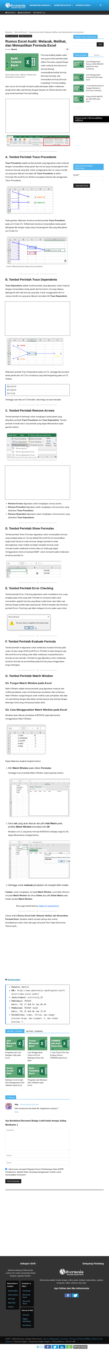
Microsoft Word (26, 1302)
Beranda (8, 32)
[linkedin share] (62, 1348)
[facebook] (68, 1296)
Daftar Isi (11, 13)
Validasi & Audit (25, 36)
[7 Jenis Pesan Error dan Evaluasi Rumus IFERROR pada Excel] (60, 1043)
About (45, 1339)
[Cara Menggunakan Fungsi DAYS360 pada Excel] (78, 77)
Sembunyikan (14, 979)
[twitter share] (55, 1348)
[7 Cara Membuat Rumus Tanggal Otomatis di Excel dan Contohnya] (78, 88)
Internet (26, 1315)
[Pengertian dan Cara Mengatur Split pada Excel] (15, 1043)
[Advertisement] (54, 23)
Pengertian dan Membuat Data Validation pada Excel (37, 1082)
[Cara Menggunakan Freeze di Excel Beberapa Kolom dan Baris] (37, 1043)
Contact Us (40, 13)
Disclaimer (65, 1339)
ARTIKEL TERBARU (34, 1031)
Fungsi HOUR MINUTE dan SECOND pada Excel (94, 99)
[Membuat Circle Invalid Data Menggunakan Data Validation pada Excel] (15, 1071)
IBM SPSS (11, 1303)
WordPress (27, 1325)
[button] (100, 5)
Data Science (13, 1295)
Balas (17, 1112)
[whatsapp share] (69, 1348)
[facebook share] (48, 1348)
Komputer (27, 1291)
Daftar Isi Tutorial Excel (49, 906)
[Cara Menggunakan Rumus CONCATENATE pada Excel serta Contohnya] (78, 64)
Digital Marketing (27, 1320)
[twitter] (75, 1296)
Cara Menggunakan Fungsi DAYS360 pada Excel (94, 77)
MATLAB (11, 1299)
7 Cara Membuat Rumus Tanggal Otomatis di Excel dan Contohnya (95, 88)
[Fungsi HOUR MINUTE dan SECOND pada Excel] (78, 99)
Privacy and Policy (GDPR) (79, 1339)
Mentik (14, 49)
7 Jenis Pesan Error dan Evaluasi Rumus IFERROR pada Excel (59, 1055)
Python (11, 1307)
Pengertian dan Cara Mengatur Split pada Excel (13, 1055)
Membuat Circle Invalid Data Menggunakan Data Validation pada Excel (14, 1082)
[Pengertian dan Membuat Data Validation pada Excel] (37, 1071)
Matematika (13, 1291)
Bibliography (25, 13)
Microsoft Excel (21, 32)
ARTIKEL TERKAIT (15, 1031)
